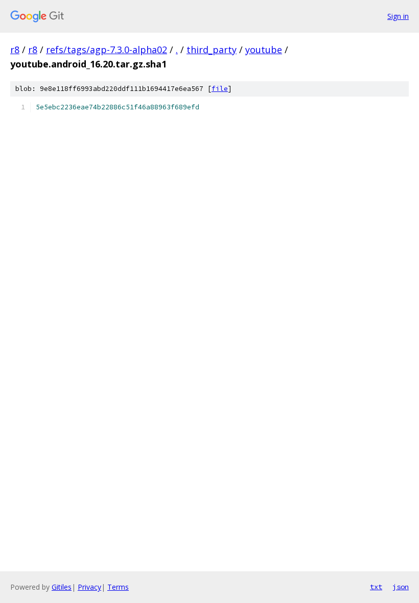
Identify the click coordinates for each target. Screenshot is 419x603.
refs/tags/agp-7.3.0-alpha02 (106, 49)
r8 (14, 49)
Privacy (89, 587)
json (400, 586)
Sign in (398, 16)
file (220, 88)
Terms (118, 587)
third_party (212, 49)
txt (376, 586)
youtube (263, 49)
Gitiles (62, 587)
